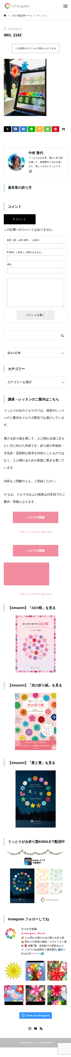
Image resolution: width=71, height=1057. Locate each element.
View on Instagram (38, 1015)
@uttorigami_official (33, 933)
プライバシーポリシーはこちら (35, 531)
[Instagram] (30, 171)
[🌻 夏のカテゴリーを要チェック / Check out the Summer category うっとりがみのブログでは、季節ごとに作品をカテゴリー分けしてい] (14, 971)
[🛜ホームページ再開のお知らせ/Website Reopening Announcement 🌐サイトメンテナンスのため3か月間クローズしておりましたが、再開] (35, 971)
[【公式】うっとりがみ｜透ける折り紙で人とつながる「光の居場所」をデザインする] (17, 6)
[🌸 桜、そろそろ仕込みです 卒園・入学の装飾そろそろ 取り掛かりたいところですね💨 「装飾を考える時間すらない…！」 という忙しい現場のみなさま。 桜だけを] (35, 995)
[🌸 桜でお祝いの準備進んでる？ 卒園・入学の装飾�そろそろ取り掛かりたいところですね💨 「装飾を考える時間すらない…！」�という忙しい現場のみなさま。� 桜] (14, 995)
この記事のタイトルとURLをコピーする (35, 48)
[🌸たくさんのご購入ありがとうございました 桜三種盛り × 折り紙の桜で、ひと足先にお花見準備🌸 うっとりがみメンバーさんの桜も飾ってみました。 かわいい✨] (57, 971)
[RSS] (41, 1028)
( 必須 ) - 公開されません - (25, 252)
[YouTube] (35, 1028)
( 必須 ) (23, 240)
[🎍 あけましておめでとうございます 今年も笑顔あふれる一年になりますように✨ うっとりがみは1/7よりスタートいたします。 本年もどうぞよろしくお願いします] (57, 995)
